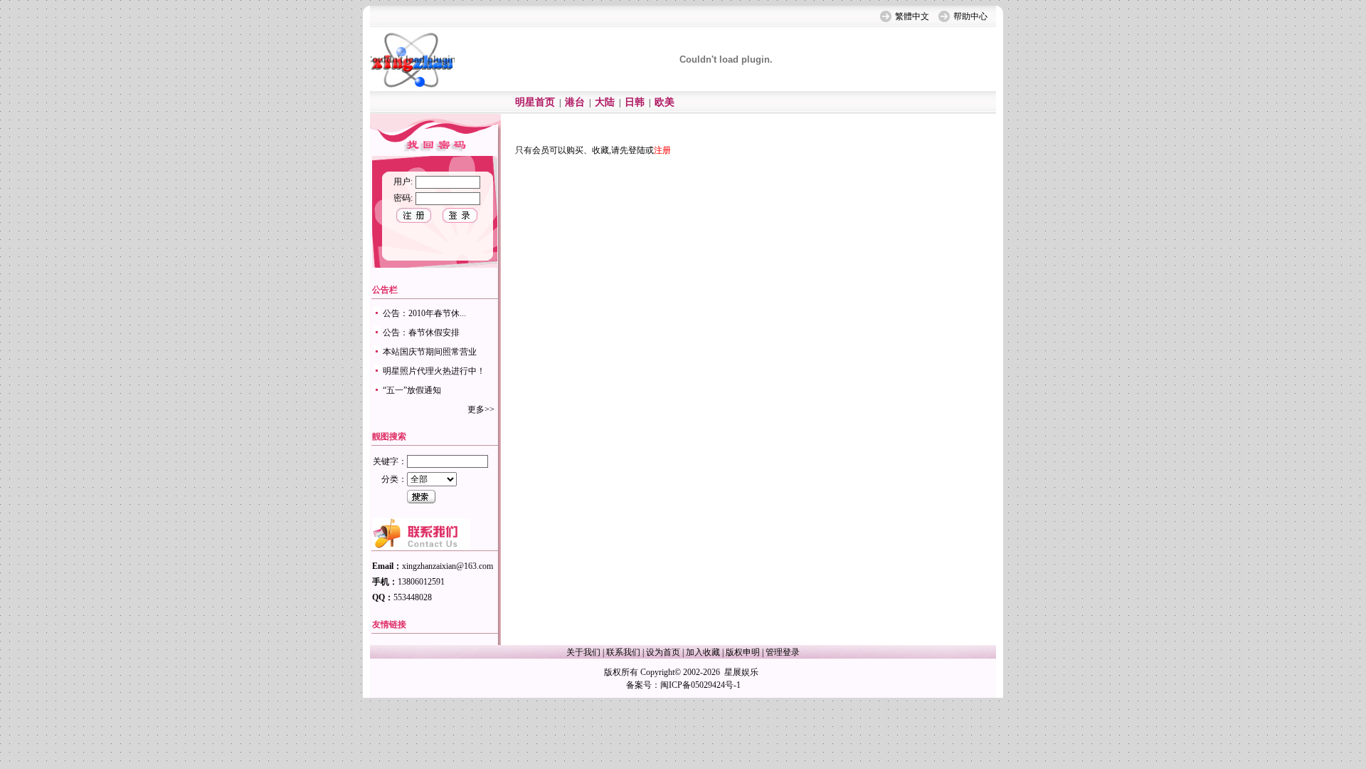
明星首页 (535, 102)
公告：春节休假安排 (421, 333)
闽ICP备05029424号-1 (700, 685)
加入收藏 (703, 652)
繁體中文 (912, 16)
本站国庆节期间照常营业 (430, 352)
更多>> (480, 409)
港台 (575, 102)
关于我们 (583, 652)
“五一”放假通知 (412, 390)
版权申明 (743, 652)
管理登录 (783, 652)
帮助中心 (970, 16)
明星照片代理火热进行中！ (434, 371)
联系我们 (623, 652)
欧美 (664, 102)
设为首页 (663, 652)
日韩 (635, 102)
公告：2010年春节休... (424, 313)
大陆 (605, 102)
